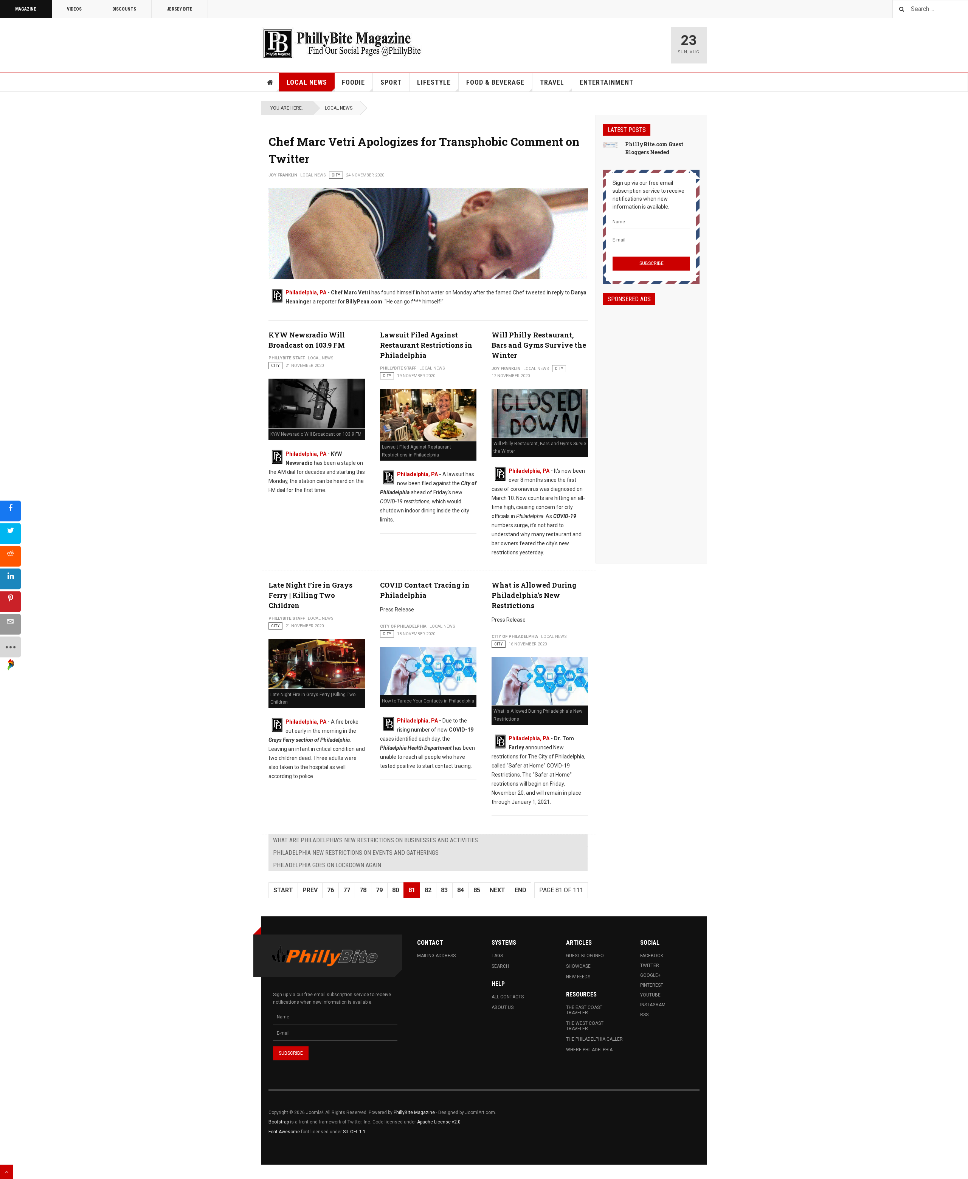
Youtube (650, 995)
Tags (497, 955)
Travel (552, 82)
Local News (307, 82)
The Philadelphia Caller (594, 1039)
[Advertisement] (651, 427)
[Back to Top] (6, 1172)
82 (428, 890)
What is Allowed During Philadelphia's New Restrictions (534, 595)
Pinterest (651, 985)
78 (363, 890)
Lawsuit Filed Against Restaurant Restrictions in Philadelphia (426, 345)
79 (379, 890)
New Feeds (578, 976)
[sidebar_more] (10, 647)
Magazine (25, 9)
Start (283, 890)
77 (346, 890)
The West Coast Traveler (584, 1026)
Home (270, 82)
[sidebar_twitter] (10, 533)
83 (444, 890)
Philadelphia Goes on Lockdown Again (327, 865)
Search (500, 966)
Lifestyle (434, 82)
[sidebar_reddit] (10, 556)
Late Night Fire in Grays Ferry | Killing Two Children (310, 595)
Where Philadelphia (589, 1049)
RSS (644, 1014)
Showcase (578, 966)
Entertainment (606, 82)
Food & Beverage (495, 82)
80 (395, 890)
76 (330, 890)
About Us (502, 1007)
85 (476, 890)
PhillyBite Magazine (414, 1112)
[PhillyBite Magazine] (342, 43)
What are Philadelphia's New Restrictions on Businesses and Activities (375, 840)
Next (497, 890)
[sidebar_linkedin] (10, 579)
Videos (74, 9)
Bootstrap (278, 1122)
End (520, 890)
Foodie (353, 82)
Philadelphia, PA (305, 292)
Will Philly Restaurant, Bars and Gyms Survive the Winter (539, 345)
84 (460, 890)
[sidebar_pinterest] (10, 601)
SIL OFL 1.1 (354, 1131)
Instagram (653, 1004)
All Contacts (508, 997)
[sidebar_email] (10, 624)
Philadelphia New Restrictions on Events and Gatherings (356, 852)
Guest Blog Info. (585, 955)
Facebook (651, 955)
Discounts (124, 9)
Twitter (649, 965)
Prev (310, 890)
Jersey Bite (179, 9)
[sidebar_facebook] (10, 511)
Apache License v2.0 (439, 1122)
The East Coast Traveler (584, 1010)
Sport (391, 82)
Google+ (650, 975)
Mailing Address (436, 955)
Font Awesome (284, 1131)
